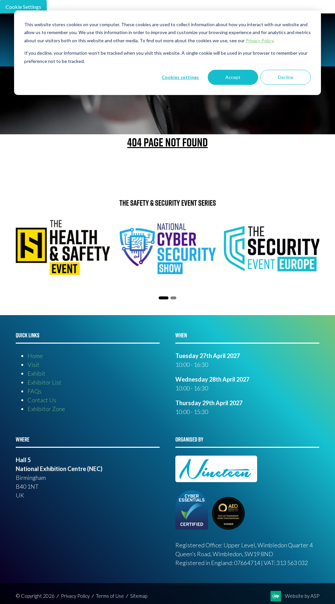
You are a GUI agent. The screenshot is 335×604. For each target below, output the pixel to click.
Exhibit (36, 373)
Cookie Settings (23, 7)
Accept (232, 77)
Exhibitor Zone (46, 408)
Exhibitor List (44, 382)
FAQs (34, 391)
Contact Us (41, 400)
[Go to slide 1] (163, 297)
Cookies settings (180, 77)
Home (35, 355)
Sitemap (138, 596)
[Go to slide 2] (173, 297)
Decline (285, 77)
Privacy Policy (75, 596)
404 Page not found (167, 142)
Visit (33, 364)
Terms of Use (110, 596)
